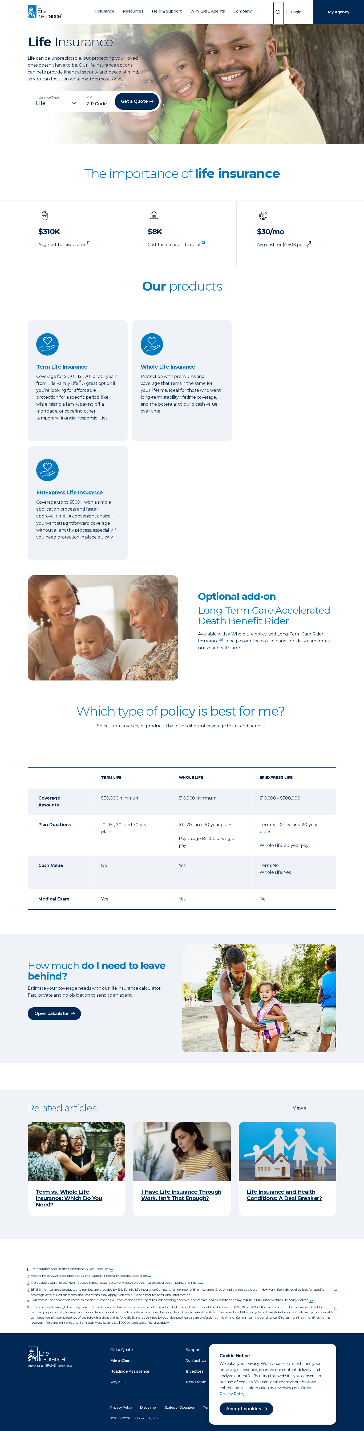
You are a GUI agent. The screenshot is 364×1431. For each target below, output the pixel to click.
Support (193, 1349)
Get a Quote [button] (134, 101)
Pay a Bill (118, 1382)
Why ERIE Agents (207, 11)
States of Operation (180, 1407)
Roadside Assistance (129, 1371)
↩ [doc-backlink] (112, 1269)
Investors (195, 1371)
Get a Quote (121, 1349)
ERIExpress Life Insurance (69, 492)
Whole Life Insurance (168, 367)
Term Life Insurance (61, 367)
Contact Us (196, 1360)
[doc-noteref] (89, 244)
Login (296, 12)
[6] (221, 639)
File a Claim (121, 1360)
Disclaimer (148, 1407)
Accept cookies (243, 1408)
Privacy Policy (121, 1407)
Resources (133, 11)
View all (301, 1108)
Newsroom (196, 1382)
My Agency (338, 12)
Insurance (104, 11)
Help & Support (167, 11)
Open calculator (51, 1013)
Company (242, 11)
